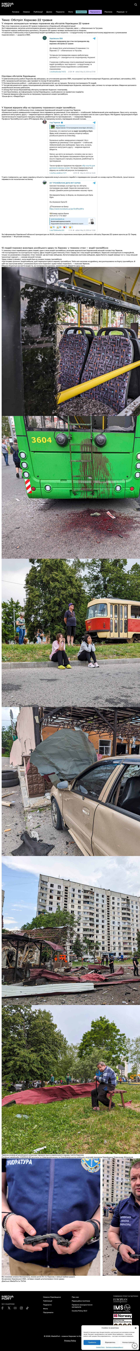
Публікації (38, 12)
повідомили (43, 26)
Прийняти (92, 1342)
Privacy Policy (70, 1341)
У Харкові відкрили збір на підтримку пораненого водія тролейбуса (38, 108)
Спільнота (81, 12)
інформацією (27, 92)
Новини (26, 12)
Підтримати (95, 12)
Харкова (29, 79)
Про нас (75, 1297)
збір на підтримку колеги (50, 119)
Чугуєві (6, 85)
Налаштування (128, 1342)
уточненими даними (58, 79)
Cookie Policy (100, 1347)
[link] (3, 1308)
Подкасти (60, 12)
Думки (49, 12)
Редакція (120, 12)
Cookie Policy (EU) (79, 1311)
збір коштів (24, 94)
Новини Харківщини (52, 1297)
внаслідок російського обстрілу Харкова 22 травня (95, 234)
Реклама (108, 12)
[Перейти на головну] (8, 5)
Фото (70, 12)
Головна (15, 12)
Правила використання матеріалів (82, 1306)
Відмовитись (110, 1342)
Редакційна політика (81, 1301)
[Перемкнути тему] (134, 1345)
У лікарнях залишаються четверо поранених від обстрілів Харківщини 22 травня (45, 23)
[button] (136, 1328)
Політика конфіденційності (114, 1347)
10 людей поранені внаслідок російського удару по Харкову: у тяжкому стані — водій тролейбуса (55, 248)
